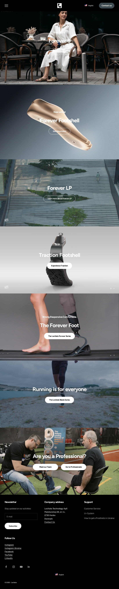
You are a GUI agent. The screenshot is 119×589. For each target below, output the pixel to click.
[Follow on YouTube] (21, 566)
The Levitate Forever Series (59, 336)
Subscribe (13, 526)
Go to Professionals (74, 467)
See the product (59, 51)
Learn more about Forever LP (60, 198)
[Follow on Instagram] (13, 566)
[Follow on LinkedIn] (28, 566)
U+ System (89, 513)
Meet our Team (45, 467)
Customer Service (92, 508)
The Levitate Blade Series (59, 400)
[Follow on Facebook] (6, 566)
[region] (59, 259)
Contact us (107, 5)
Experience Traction (59, 266)
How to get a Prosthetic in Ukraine (99, 518)
